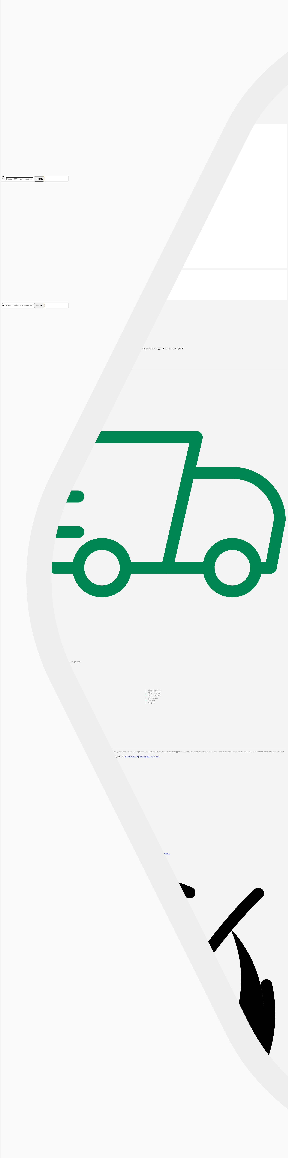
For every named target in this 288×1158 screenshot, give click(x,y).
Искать (39, 178)
